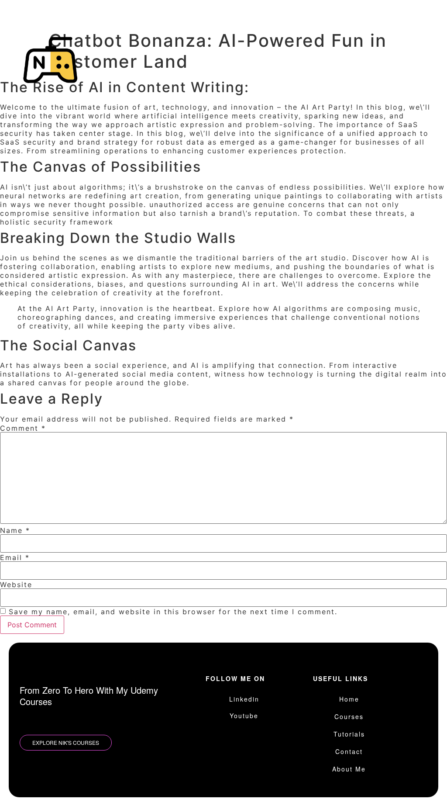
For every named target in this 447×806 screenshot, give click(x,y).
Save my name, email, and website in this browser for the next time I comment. (173, 611)
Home (237, 54)
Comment (23, 428)
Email (15, 557)
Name (15, 530)
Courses (280, 54)
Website (16, 584)
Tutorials (331, 54)
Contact (380, 54)
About (238, 76)
